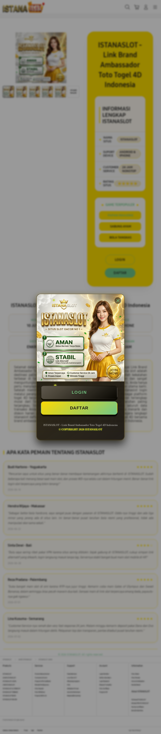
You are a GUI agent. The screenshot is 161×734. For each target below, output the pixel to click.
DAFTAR (79, 408)
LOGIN (79, 392)
